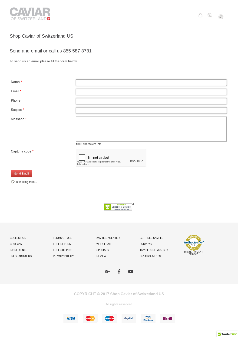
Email (16, 91)
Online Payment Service (193, 253)
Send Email (21, 173)
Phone (15, 100)
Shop (178, 15)
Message (18, 119)
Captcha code (22, 151)
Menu (190, 15)
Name (16, 81)
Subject (17, 109)
